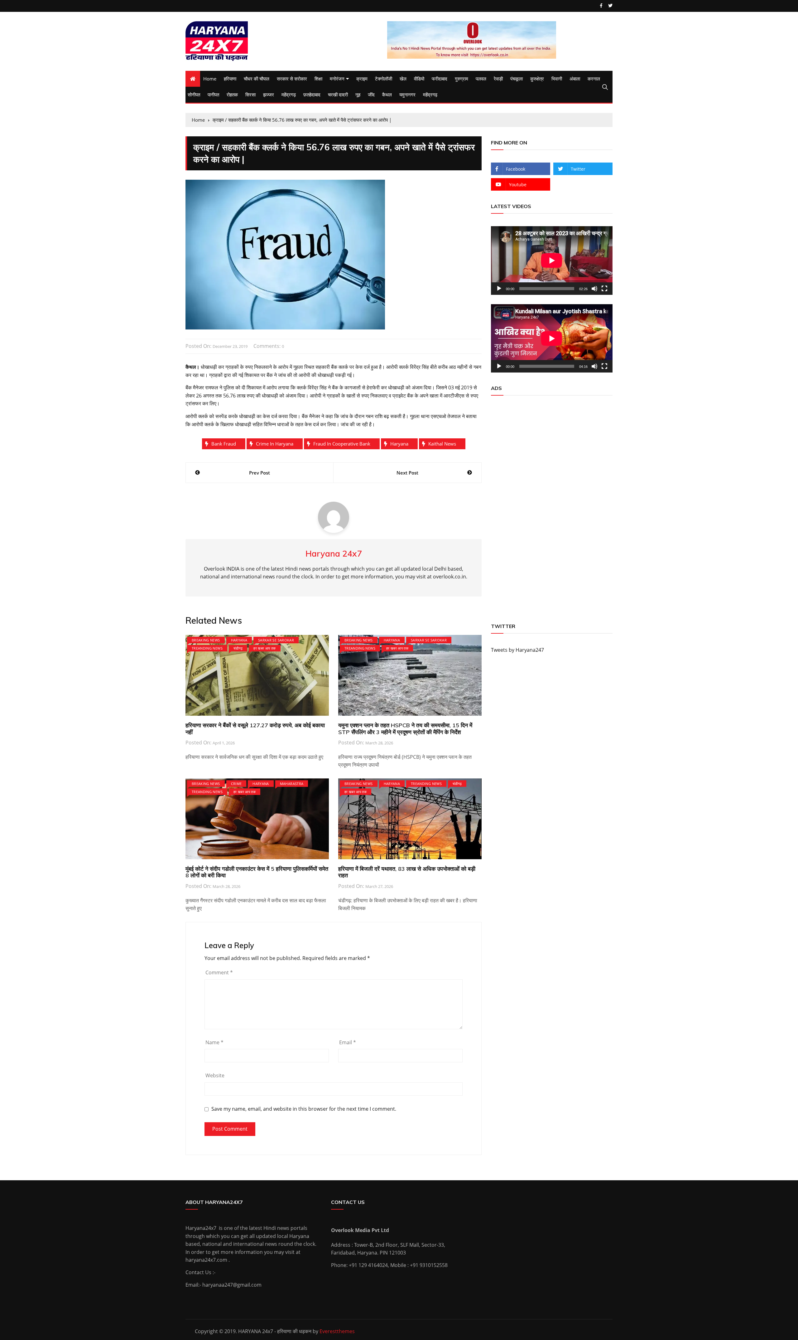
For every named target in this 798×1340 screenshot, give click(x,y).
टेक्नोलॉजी (383, 79)
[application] (552, 260)
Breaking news (206, 640)
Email (347, 1042)
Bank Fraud (223, 444)
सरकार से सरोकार (292, 79)
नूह (357, 94)
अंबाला (575, 79)
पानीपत (213, 94)
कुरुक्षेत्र (537, 79)
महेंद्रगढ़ (288, 94)
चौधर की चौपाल (256, 79)
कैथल (387, 94)
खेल (403, 79)
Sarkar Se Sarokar (276, 640)
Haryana (399, 444)
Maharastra (292, 783)
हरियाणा (230, 79)
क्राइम (362, 79)
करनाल (594, 79)
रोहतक (232, 94)
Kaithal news (442, 444)
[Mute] (594, 288)
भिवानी (556, 79)
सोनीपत (194, 94)
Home (209, 79)
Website (214, 1075)
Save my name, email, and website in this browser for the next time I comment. (303, 1109)
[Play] (499, 288)
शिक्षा (318, 79)
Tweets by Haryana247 (517, 649)
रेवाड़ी (498, 79)
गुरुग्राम (461, 79)
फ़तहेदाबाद (311, 94)
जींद (371, 94)
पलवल (481, 79)
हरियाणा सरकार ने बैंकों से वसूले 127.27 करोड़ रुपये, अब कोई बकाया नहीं (255, 729)
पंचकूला (516, 79)
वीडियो (419, 79)
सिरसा (250, 94)
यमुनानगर (407, 94)
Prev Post (259, 473)
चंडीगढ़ (238, 648)
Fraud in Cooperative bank (341, 444)
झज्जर (268, 94)
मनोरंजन (337, 79)
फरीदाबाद (439, 79)
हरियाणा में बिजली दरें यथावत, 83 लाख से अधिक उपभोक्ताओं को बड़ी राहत (406, 872)
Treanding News (207, 648)
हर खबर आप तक (264, 648)
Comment (219, 972)
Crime (236, 783)
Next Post (407, 473)
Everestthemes (337, 1331)
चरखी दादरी (338, 94)
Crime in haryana (274, 444)
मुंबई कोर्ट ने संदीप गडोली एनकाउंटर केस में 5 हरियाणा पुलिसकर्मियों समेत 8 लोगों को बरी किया (256, 872)
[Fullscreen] (604, 288)
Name (214, 1042)
